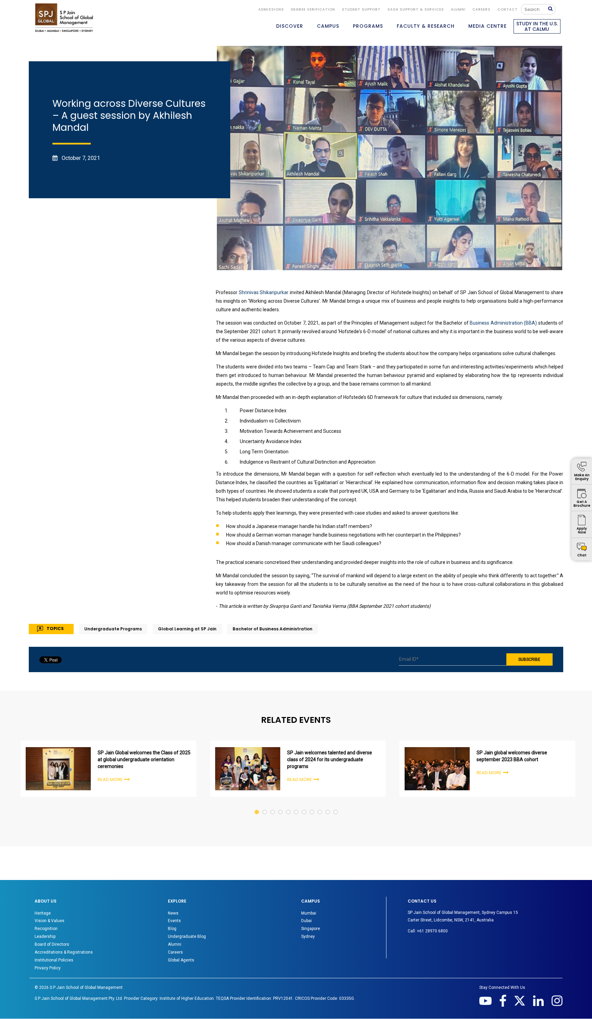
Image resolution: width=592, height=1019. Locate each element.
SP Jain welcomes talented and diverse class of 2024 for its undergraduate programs (329, 759)
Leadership (45, 936)
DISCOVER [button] (289, 26)
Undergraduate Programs (113, 629)
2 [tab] (265, 805)
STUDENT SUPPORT (361, 9)
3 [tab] (272, 805)
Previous (6, 769)
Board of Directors (52, 944)
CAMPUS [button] (328, 26)
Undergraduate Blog (187, 936)
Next (585, 769)
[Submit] (552, 9)
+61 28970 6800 (432, 931)
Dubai (306, 920)
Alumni (174, 944)
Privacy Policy (48, 968)
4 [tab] (280, 805)
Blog (172, 928)
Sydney (308, 936)
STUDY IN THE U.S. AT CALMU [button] (537, 26)
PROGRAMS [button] (368, 26)
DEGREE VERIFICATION (313, 9)
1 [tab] (257, 805)
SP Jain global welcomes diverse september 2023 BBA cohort (512, 756)
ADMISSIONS (271, 9)
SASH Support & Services (415, 9)
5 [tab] (288, 805)
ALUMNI (458, 9)
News (173, 913)
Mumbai (308, 913)
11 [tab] (335, 805)
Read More (110, 779)
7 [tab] (304, 805)
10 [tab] (328, 805)
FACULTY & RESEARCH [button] (426, 26)
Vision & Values (49, 920)
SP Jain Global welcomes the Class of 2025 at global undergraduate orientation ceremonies (144, 759)
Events (174, 920)
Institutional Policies (54, 960)
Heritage (43, 913)
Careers (481, 9)
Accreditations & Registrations (64, 952)
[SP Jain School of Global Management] (64, 17)
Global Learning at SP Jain (187, 629)
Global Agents (181, 960)
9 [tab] (320, 805)
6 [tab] (296, 805)
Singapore (310, 928)
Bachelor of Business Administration (272, 629)
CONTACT (507, 9)
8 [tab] (312, 805)
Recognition (46, 928)
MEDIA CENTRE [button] (487, 26)
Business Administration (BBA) (503, 323)
